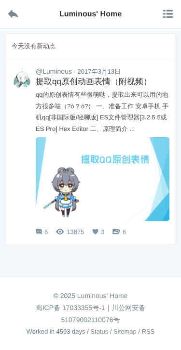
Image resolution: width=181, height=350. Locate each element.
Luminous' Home (102, 295)
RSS (148, 331)
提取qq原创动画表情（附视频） (94, 81)
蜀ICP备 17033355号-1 (70, 307)
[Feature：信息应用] (22, 78)
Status (99, 331)
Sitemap (125, 331)
